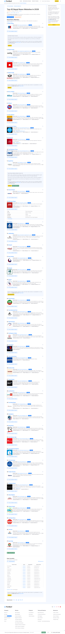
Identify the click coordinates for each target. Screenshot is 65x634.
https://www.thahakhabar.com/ (23, 380)
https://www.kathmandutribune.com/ (24, 127)
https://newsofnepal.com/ (22, 93)
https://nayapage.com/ (21, 542)
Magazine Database (18, 617)
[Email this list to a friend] (16, 12)
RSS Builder (40, 619)
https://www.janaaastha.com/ (22, 357)
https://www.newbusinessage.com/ (23, 438)
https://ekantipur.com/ (21, 223)
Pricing (56, 1)
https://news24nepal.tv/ (21, 191)
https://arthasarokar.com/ (22, 300)
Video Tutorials (55, 612)
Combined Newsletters (41, 614)
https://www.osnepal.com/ (22, 104)
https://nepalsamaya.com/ (22, 323)
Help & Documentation (57, 614)
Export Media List (15, 185)
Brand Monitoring (41, 612)
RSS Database (17, 612)
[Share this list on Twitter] (11, 12)
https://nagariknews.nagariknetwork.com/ (24, 51)
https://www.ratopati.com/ (22, 246)
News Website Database (19, 622)
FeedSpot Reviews (7, 617)
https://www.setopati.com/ (22, 269)
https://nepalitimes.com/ (22, 62)
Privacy (5, 619)
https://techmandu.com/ (22, 139)
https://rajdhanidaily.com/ (22, 74)
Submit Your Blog (10, 17)
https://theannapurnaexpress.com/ (23, 450)
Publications (41, 561)
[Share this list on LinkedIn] (13, 12)
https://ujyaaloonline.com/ (22, 281)
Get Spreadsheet (11, 294)
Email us (9, 45)
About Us (5, 612)
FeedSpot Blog (55, 619)
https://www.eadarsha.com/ (22, 461)
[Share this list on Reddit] (14, 12)
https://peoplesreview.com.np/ (23, 473)
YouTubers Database (18, 621)
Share (8, 12)
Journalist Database (18, 619)
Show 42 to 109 (11, 552)
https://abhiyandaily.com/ (22, 116)
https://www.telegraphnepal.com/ (23, 484)
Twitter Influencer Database (19, 626)
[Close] (64, 630)
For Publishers (31, 612)
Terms (5, 621)
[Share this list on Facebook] (9, 12)
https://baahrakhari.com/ (22, 427)
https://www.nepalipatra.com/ (23, 415)
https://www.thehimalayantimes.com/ (24, 150)
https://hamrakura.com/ (21, 346)
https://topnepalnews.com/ (22, 519)
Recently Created (56, 617)
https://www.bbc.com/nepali (22, 202)
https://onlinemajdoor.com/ (22, 496)
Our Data (5, 614)
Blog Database (17, 614)
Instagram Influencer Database (20, 624)
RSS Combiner (40, 617)
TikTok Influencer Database (19, 628)
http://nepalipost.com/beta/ (22, 162)
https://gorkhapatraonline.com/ (23, 334)
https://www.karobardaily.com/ (23, 369)
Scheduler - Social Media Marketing (44, 621)
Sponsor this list (18, 17)
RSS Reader (31, 614)
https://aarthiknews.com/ (22, 392)
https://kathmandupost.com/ (22, 311)
